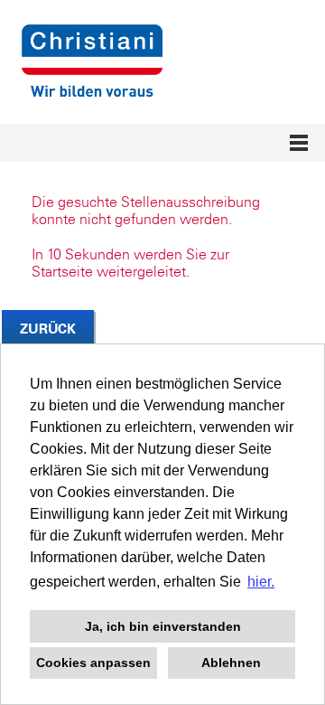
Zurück (48, 328)
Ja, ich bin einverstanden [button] (163, 626)
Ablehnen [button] (231, 662)
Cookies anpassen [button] (93, 662)
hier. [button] (260, 581)
